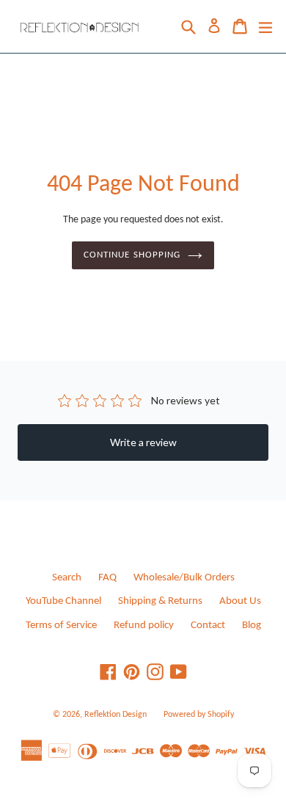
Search (66, 577)
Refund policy (144, 625)
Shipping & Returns (160, 601)
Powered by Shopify (199, 714)
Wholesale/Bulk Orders (184, 577)
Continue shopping (132, 255)
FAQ (107, 577)
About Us (240, 601)
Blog (251, 625)
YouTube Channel (63, 601)
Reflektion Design (115, 714)
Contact (208, 625)
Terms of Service (61, 625)
